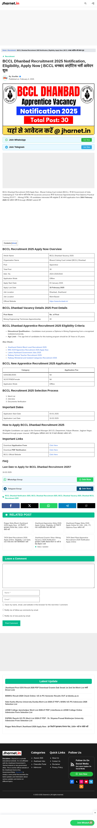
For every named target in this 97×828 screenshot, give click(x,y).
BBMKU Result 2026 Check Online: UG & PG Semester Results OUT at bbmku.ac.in (42, 696)
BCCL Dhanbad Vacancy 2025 (69, 496)
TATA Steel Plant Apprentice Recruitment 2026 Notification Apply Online (78, 540)
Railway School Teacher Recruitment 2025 (25, 355)
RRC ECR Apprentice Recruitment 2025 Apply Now (28, 350)
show (14, 243)
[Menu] (93, 3)
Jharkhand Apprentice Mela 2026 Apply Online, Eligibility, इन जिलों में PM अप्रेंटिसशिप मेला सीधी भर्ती (48, 525)
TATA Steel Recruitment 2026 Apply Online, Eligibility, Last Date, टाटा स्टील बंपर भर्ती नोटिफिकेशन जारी (17, 540)
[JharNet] (10, 3)
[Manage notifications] (91, 822)
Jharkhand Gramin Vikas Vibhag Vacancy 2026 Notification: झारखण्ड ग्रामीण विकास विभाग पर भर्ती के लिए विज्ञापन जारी (48, 541)
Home (4, 50)
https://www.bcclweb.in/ (59, 301)
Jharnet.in (19, 772)
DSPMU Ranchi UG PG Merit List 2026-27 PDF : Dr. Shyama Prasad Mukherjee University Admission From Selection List (44, 719)
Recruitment (12, 50)
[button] (85, 3)
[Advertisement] (48, 27)
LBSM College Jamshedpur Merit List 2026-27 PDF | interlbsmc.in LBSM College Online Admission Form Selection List (43, 711)
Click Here (54, 445)
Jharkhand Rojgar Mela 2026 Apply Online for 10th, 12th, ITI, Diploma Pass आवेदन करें (78, 525)
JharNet (15, 76)
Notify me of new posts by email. (18, 616)
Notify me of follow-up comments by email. (22, 610)
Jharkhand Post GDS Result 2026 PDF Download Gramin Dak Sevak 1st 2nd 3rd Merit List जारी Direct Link (46, 689)
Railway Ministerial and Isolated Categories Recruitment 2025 (32, 358)
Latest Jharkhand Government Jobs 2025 (24, 352)
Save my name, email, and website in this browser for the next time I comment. (36, 605)
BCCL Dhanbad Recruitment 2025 (44, 496)
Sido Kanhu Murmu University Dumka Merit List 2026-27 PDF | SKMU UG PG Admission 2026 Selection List (46, 703)
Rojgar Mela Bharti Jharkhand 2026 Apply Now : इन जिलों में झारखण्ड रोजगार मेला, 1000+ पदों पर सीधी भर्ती (16, 526)
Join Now (86, 140)
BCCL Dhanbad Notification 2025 (17, 496)
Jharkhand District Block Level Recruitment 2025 (27, 347)
